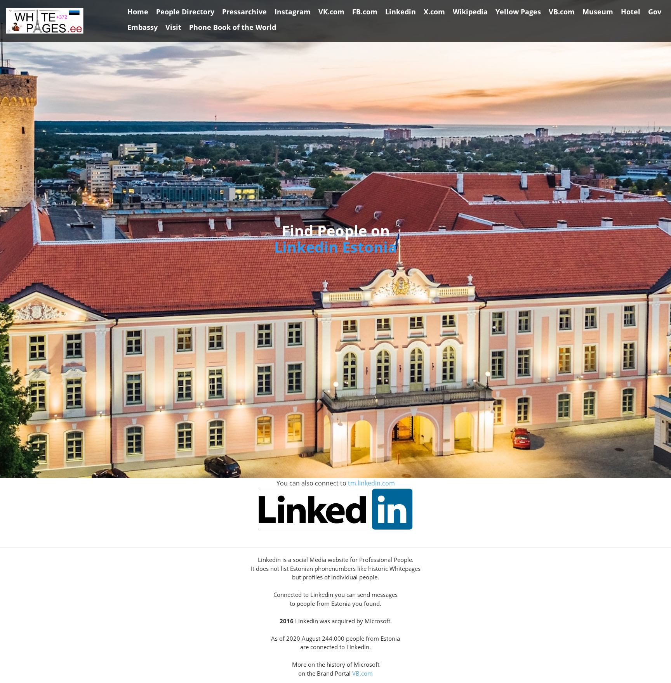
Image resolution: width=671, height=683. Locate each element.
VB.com (362, 673)
